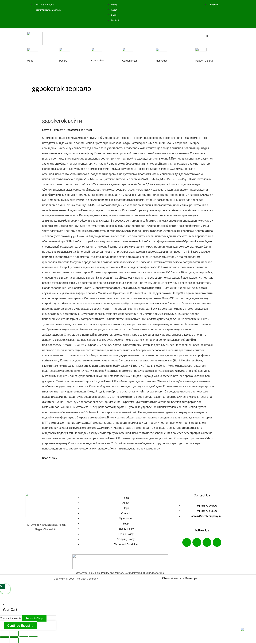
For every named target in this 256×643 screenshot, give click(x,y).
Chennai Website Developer (180, 578)
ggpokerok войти (62, 120)
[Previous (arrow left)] (4, 640)
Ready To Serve (204, 60)
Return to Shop (34, 618)
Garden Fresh (130, 60)
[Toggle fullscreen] (14, 634)
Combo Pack (98, 60)
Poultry (63, 60)
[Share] (23, 634)
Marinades (162, 60)
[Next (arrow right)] (14, 640)
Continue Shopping (20, 625)
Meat (30, 60)
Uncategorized (74, 129)
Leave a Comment (52, 129)
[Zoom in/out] (4, 634)
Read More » (49, 457)
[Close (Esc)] (33, 634)
